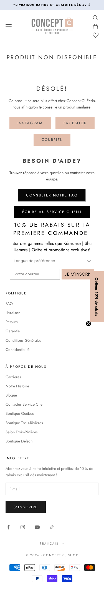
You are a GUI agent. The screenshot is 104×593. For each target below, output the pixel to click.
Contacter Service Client (25, 404)
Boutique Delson (19, 441)
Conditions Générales (23, 340)
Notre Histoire (17, 386)
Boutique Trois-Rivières (24, 423)
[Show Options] (89, 261)
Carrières (13, 377)
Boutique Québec (20, 413)
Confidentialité (17, 349)
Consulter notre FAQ (52, 195)
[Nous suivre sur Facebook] (8, 527)
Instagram (30, 123)
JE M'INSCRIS (78, 274)
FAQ (9, 303)
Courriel (52, 139)
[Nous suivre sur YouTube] (37, 527)
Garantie (13, 331)
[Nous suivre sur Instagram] (23, 527)
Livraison (13, 312)
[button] (97, 296)
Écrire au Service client (52, 211)
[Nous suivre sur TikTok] (51, 527)
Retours (12, 322)
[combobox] (50, 261)
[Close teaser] (88, 324)
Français (49, 543)
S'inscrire (26, 507)
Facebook (75, 123)
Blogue (11, 395)
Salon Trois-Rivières (22, 432)
